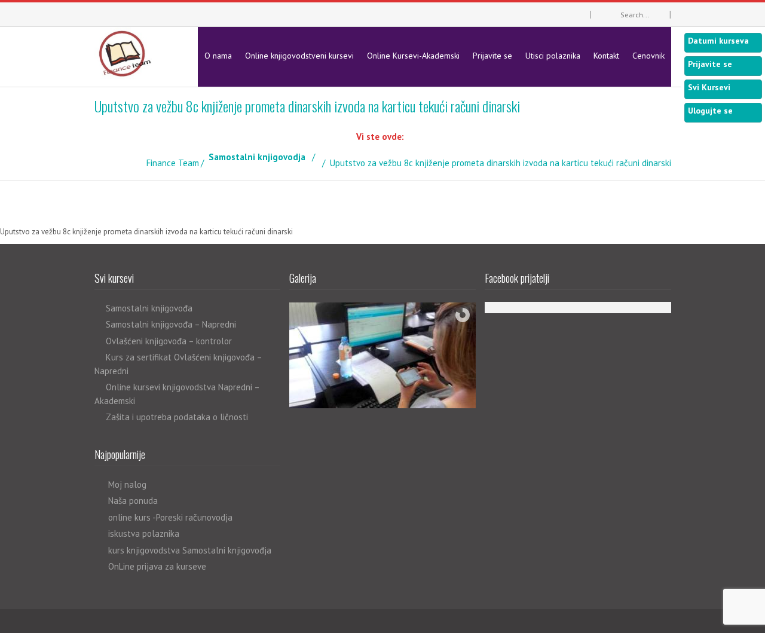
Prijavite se (492, 55)
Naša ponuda (133, 500)
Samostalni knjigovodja (257, 157)
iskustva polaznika (143, 533)
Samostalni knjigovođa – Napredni (171, 324)
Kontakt (606, 55)
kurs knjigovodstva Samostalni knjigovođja (189, 550)
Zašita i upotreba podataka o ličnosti (177, 417)
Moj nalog (127, 484)
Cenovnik (648, 55)
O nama (218, 55)
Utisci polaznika (552, 55)
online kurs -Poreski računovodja (170, 517)
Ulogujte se (710, 110)
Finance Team (172, 163)
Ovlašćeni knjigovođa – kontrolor (169, 341)
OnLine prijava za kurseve (157, 566)
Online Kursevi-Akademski (413, 55)
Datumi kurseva (718, 40)
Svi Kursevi (709, 87)
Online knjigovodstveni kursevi (299, 55)
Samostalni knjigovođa (149, 308)
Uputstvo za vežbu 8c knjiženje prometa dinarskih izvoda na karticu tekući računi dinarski (146, 232)
